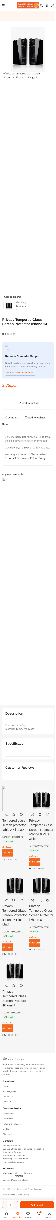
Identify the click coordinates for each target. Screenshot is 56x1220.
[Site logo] (28, 5)
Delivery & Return (15, 458)
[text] (28, 725)
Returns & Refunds (12, 1124)
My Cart (6, 1129)
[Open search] (41, 5)
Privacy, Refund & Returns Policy (16, 1194)
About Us (7, 1102)
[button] (7, 1028)
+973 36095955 (21, 1159)
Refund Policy (37, 458)
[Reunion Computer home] (28, 1059)
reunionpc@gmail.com (13, 1162)
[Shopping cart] (47, 5)
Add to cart (37, 1204)
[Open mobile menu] (3, 5)
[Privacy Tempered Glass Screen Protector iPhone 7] (14, 969)
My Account (8, 1114)
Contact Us (8, 1096)
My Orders (8, 1119)
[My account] (52, 5)
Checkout (7, 1134)
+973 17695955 (17, 1155)
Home (5, 1086)
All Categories (9, 1091)
